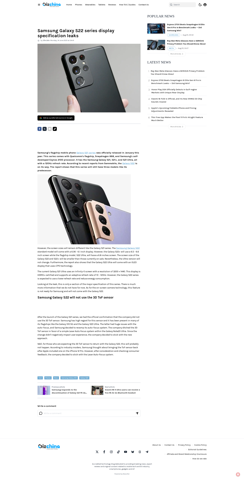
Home (69, 4)
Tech (40, 378)
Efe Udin (46, 40)
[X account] (97, 451)
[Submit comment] (137, 413)
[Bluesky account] (132, 451)
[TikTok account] (118, 451)
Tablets (101, 4)
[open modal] (205, 4)
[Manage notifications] (238, 474)
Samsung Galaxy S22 (128, 248)
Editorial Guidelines (197, 449)
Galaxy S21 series (86, 152)
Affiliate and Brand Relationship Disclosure (187, 454)
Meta (171, 48)
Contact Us (144, 4)
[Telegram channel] (146, 451)
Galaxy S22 (128, 163)
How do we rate (199, 458)
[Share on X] (45, 129)
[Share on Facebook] (39, 129)
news (56, 378)
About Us (156, 445)
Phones (78, 4)
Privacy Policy (184, 445)
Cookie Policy (200, 445)
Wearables (90, 4)
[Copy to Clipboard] (55, 129)
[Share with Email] (50, 129)
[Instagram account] (111, 451)
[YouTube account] (125, 451)
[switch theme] (200, 4)
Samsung (173, 35)
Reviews (112, 4)
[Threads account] (139, 451)
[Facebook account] (104, 451)
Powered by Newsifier (122, 474)
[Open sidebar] (39, 4)
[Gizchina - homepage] (51, 4)
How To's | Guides (127, 4)
